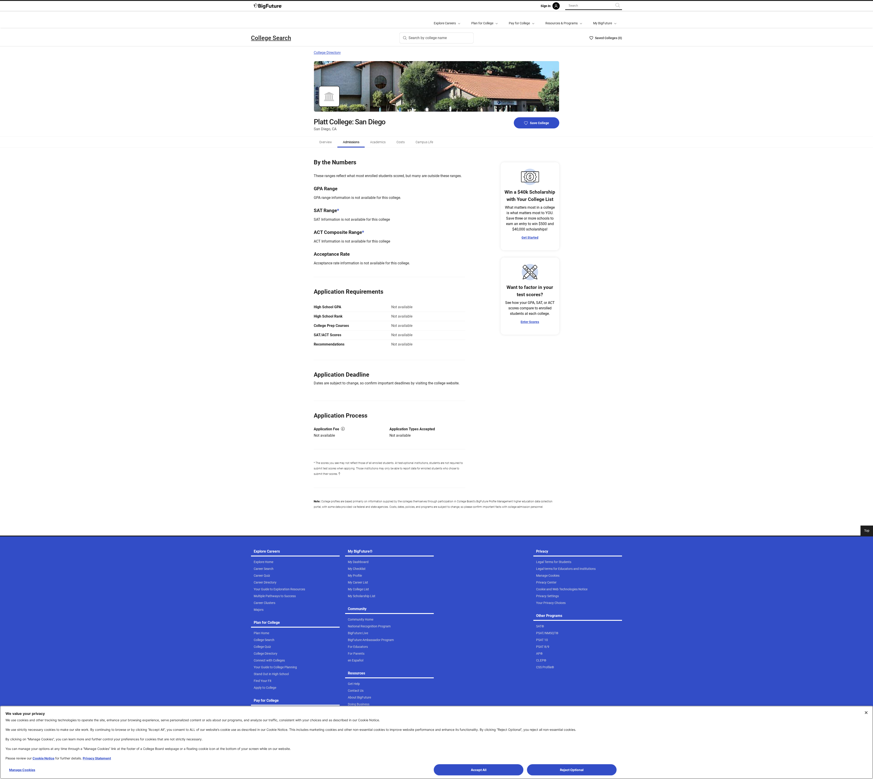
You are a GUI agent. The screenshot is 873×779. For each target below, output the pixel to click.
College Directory (327, 52)
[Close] (866, 713)
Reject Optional (572, 770)
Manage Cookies (22, 770)
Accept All (479, 770)
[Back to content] (339, 474)
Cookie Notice (43, 758)
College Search (271, 38)
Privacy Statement (97, 758)
